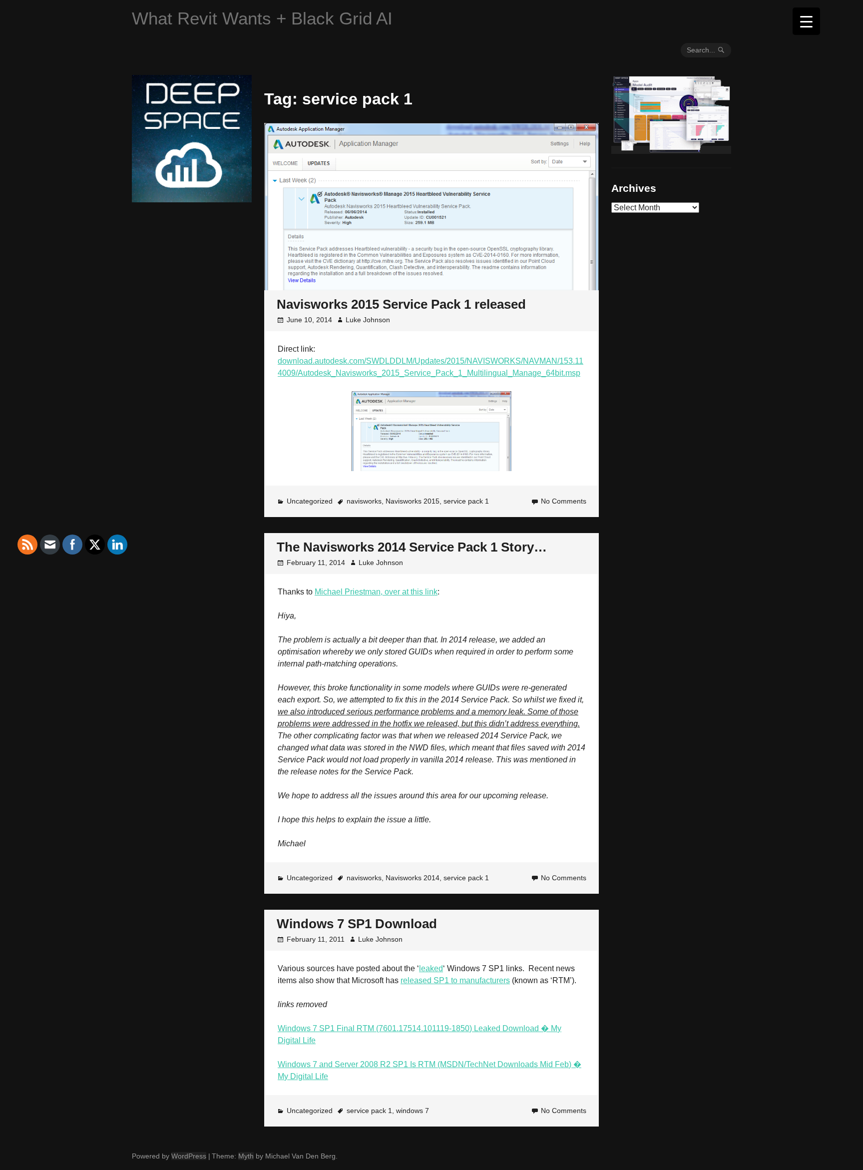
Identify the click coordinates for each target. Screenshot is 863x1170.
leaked (431, 968)
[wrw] (671, 150)
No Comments (563, 501)
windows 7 (412, 1111)
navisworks (364, 501)
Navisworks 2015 (412, 501)
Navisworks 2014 (412, 878)
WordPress (188, 1156)
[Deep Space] (192, 198)
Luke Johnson (368, 320)
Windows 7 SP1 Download (357, 924)
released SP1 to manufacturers (455, 980)
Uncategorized (310, 501)
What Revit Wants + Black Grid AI (262, 18)
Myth (246, 1156)
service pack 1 (466, 501)
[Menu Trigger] (806, 21)
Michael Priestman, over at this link (376, 591)
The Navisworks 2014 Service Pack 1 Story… (412, 547)
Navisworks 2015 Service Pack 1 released (401, 304)
